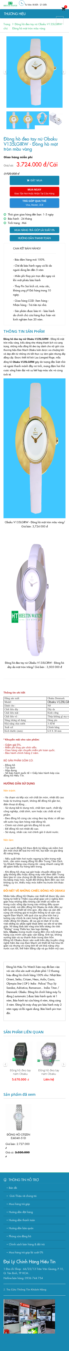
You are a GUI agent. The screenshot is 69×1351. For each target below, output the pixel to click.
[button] (5, 72)
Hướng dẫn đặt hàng (21, 1212)
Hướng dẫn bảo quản (21, 1228)
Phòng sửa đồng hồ (20, 1236)
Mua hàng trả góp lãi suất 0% (34, 230)
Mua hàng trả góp (19, 1204)
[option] (34, 72)
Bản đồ (13, 1188)
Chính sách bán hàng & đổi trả (27, 1244)
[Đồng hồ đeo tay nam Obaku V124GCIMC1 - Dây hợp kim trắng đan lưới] (49, 1054)
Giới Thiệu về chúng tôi (23, 1196)
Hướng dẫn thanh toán (34, 238)
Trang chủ (6, 26)
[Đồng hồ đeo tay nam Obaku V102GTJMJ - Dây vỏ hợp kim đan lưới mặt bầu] (20, 1054)
